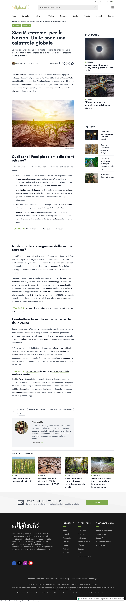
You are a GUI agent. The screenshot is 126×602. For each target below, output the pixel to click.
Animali (99, 16)
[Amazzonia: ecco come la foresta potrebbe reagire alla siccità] (76, 465)
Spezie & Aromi (84, 541)
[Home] (20, 7)
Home (14, 21)
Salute (75, 16)
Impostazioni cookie (103, 541)
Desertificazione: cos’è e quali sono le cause (44, 228)
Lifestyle (81, 545)
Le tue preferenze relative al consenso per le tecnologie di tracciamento (100, 599)
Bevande (25, 16)
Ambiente (38, 16)
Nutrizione (82, 538)
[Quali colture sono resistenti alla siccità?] (23, 465)
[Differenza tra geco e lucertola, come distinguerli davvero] (99, 86)
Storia (80, 552)
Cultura (51, 16)
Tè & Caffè (82, 530)
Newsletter (98, 2)
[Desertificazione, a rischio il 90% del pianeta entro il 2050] (49, 465)
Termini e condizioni (104, 530)
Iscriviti (97, 502)
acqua (22, 410)
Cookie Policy (101, 538)
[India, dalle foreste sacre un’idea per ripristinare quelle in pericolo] (91, 162)
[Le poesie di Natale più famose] (91, 178)
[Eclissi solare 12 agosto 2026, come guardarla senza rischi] (99, 49)
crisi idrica (53, 410)
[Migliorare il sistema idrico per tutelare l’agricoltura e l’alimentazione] (102, 465)
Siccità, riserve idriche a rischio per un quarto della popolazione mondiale (40, 372)
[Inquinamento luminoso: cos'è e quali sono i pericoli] (91, 135)
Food (14, 16)
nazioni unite (67, 410)
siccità (22, 414)
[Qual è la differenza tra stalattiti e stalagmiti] (91, 149)
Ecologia (26, 26)
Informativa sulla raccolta (8, 601)
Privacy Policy (101, 534)
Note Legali (100, 545)
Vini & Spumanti (84, 556)
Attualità (87, 16)
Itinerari (66, 552)
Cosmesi (63, 16)
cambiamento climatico (37, 410)
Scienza (81, 549)
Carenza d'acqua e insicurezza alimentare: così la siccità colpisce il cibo (42, 309)
